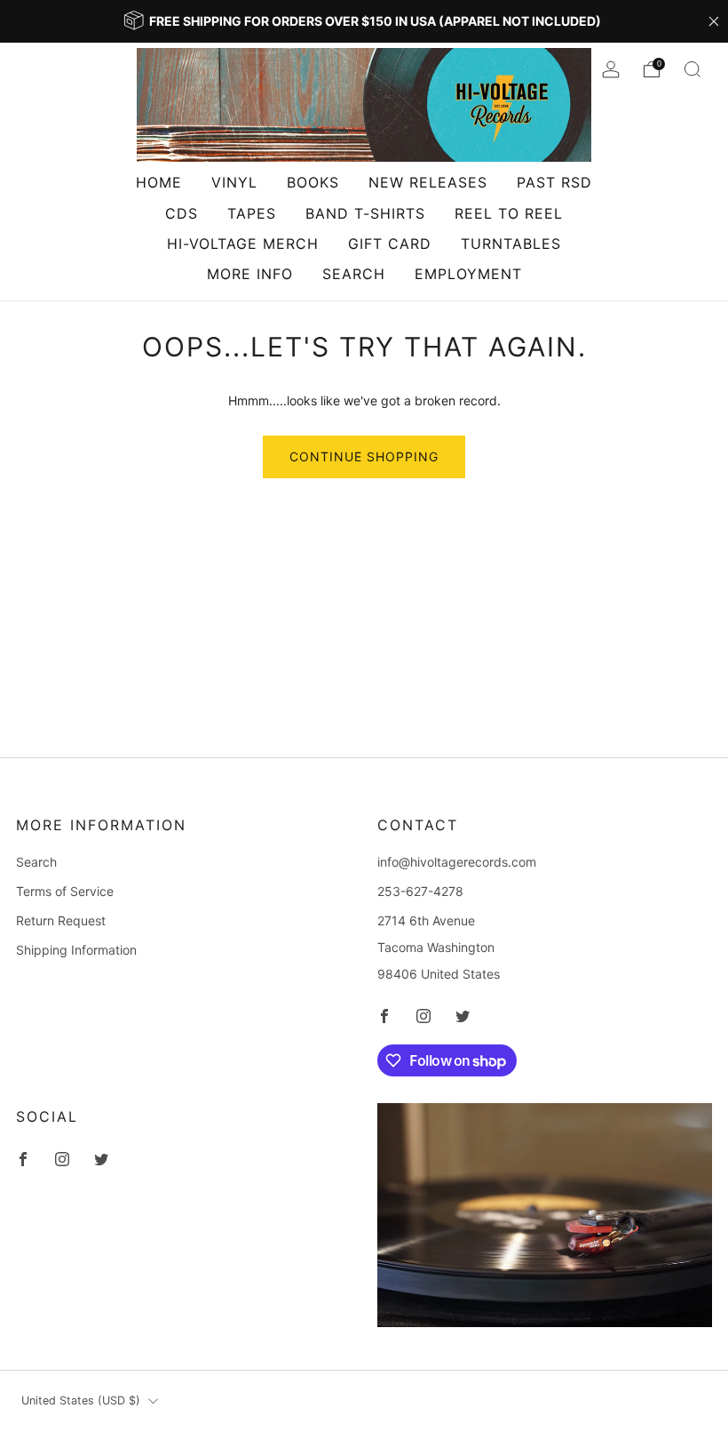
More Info (250, 274)
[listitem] (364, 21)
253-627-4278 (420, 891)
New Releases (427, 182)
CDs (181, 213)
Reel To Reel (509, 213)
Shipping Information (76, 949)
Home (159, 182)
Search (353, 274)
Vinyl (234, 182)
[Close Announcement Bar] (714, 21)
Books (313, 182)
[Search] (692, 69)
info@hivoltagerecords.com (456, 861)
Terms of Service (65, 891)
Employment (468, 274)
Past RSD (554, 182)
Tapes (251, 213)
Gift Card (389, 243)
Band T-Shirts (365, 213)
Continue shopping (364, 456)
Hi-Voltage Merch (243, 243)
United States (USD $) (80, 1400)
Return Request (61, 920)
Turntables (511, 243)
